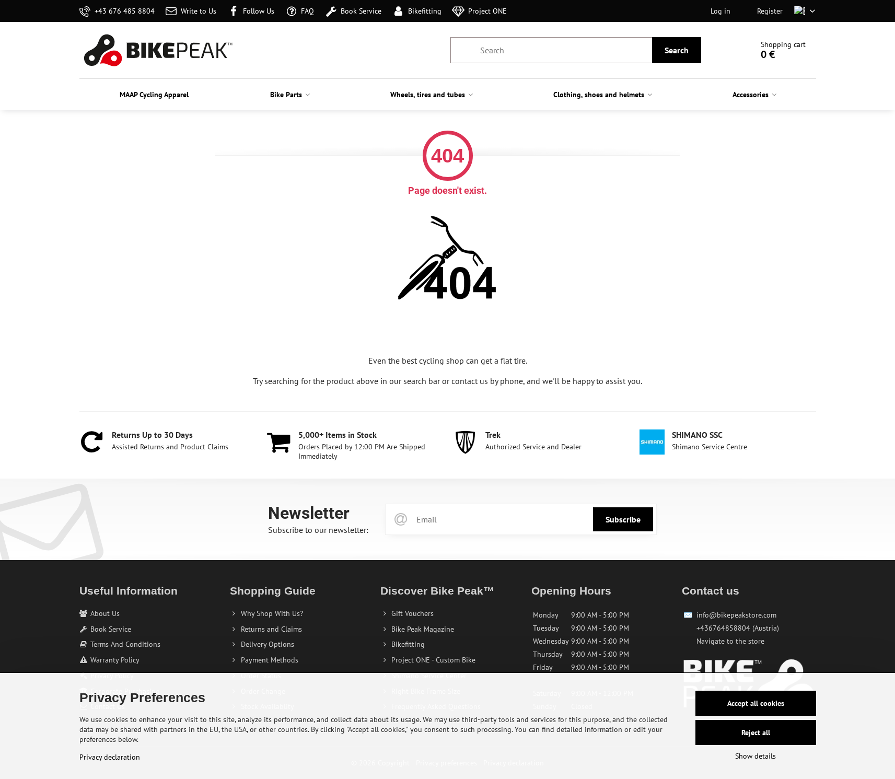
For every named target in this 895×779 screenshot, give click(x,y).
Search (677, 50)
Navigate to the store (730, 641)
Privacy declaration (109, 757)
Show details (755, 756)
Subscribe (623, 519)
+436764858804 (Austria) (737, 628)
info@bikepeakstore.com (736, 615)
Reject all (755, 732)
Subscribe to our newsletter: (318, 530)
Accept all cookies (755, 703)
